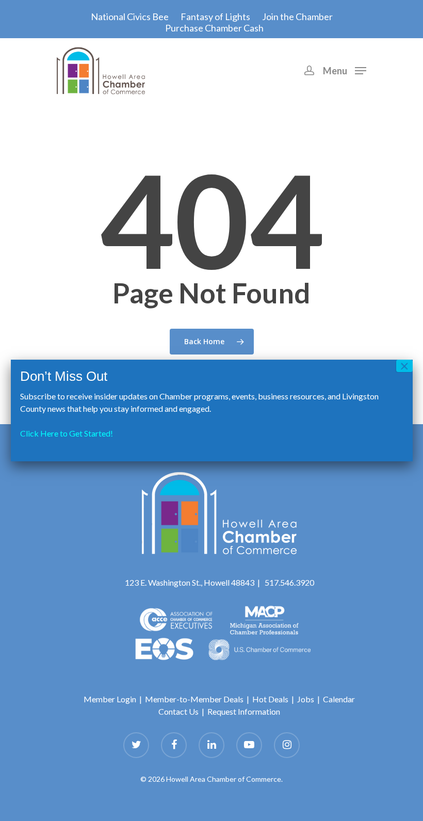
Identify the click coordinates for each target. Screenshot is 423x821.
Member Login (110, 699)
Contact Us (178, 711)
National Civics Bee (130, 16)
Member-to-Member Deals (194, 699)
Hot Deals (270, 699)
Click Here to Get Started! (66, 433)
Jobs (305, 699)
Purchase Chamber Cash (214, 28)
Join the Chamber (297, 16)
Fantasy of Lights (215, 16)
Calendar (339, 699)
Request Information (243, 711)
